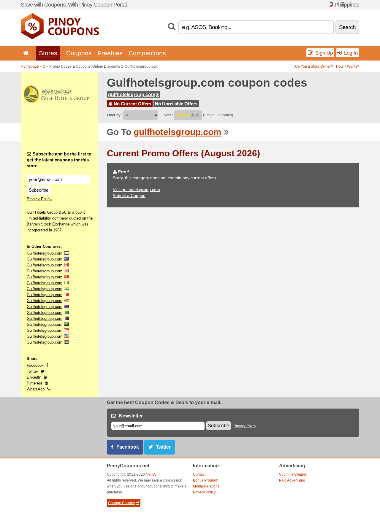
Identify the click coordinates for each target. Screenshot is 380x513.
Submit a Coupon (129, 195)
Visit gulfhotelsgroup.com (136, 189)
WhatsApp (36, 389)
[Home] (24, 53)
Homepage (30, 66)
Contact (199, 474)
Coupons (79, 53)
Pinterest (34, 383)
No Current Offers (132, 103)
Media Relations (206, 486)
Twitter (32, 371)
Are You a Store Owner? (313, 66)
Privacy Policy (39, 199)
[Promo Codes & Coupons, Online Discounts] (60, 38)
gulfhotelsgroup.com (131, 94)
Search (347, 27)
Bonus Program (205, 480)
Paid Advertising (292, 480)
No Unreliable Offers (176, 103)
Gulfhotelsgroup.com (44, 253)
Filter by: (114, 115)
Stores (48, 53)
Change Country (121, 503)
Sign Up (323, 53)
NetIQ (150, 474)
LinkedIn (34, 377)
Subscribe (38, 190)
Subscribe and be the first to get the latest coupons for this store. (59, 159)
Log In (350, 53)
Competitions (147, 53)
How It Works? (347, 66)
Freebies (110, 53)
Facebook (35, 365)
